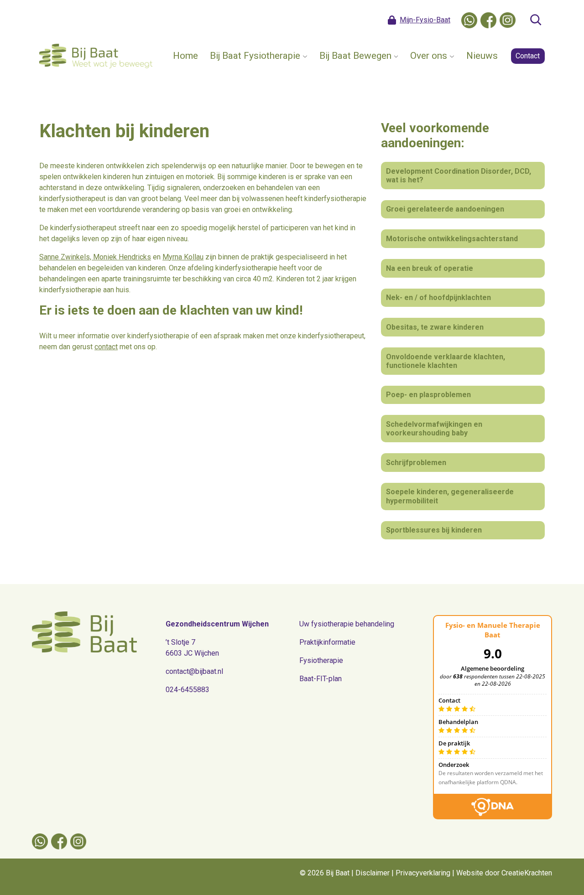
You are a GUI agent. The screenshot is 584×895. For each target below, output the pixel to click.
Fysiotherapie (321, 660)
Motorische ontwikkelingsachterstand (452, 238)
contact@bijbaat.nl (194, 671)
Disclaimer (372, 873)
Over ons (428, 55)
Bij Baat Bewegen (355, 55)
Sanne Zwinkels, (66, 257)
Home (185, 55)
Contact (528, 56)
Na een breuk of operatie (429, 268)
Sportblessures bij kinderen (434, 530)
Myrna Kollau (182, 257)
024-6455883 (187, 689)
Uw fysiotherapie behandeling (346, 624)
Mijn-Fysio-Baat (425, 20)
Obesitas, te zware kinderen (435, 327)
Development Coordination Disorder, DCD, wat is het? (458, 175)
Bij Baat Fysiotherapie (255, 55)
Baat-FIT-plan (320, 678)
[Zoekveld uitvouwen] (536, 20)
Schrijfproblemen (416, 462)
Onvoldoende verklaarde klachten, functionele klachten (445, 361)
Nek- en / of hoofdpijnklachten (438, 297)
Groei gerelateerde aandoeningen (445, 209)
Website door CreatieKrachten (504, 873)
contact (106, 346)
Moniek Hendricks (122, 257)
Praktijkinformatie (327, 642)
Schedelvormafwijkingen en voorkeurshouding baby (434, 428)
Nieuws (482, 55)
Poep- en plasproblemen (428, 394)
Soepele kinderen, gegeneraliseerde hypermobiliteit (450, 496)
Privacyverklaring (423, 873)
